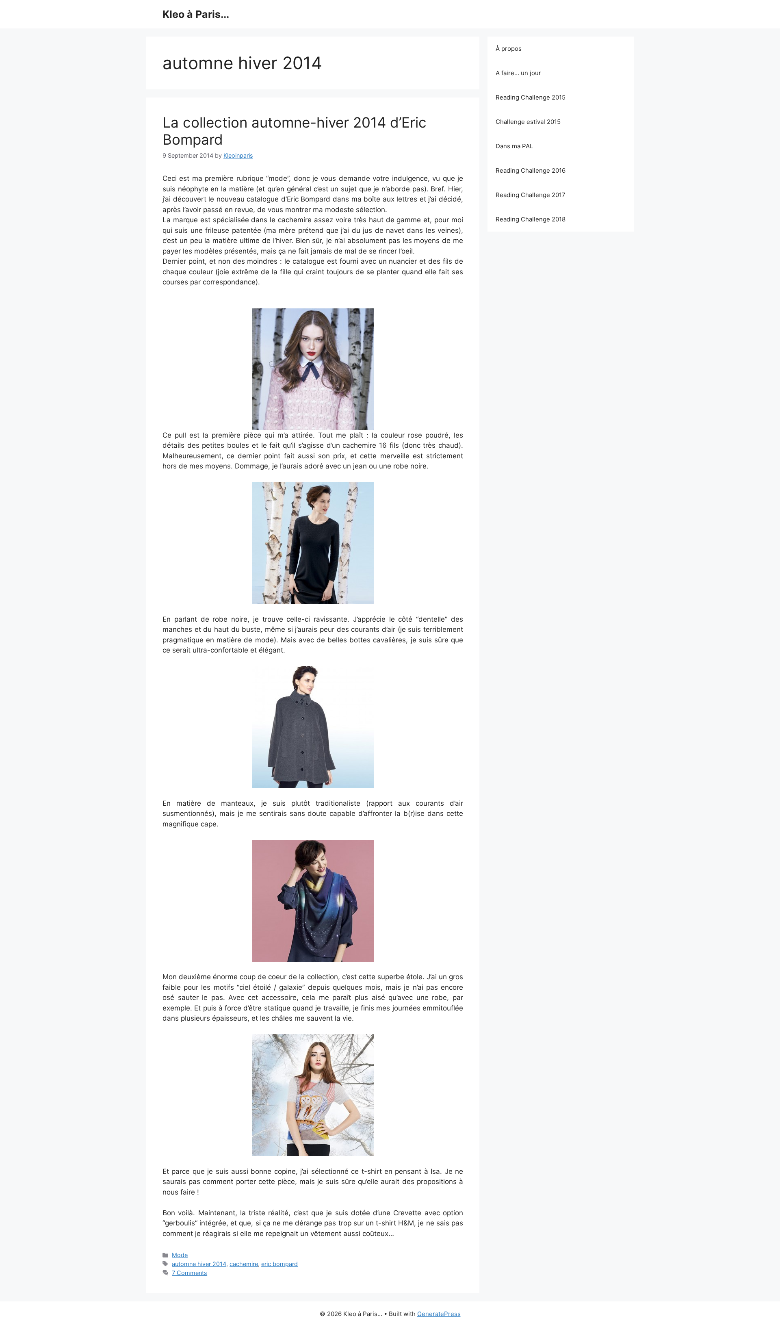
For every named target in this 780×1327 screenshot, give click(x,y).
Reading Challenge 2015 (531, 97)
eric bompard (279, 1263)
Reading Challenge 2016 (531, 170)
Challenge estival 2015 (528, 122)
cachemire (244, 1263)
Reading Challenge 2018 (531, 219)
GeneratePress (439, 1314)
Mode (180, 1254)
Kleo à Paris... (195, 14)
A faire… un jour (518, 73)
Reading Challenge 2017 (531, 195)
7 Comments (189, 1272)
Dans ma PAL (514, 146)
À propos (509, 48)
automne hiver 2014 (199, 1263)
